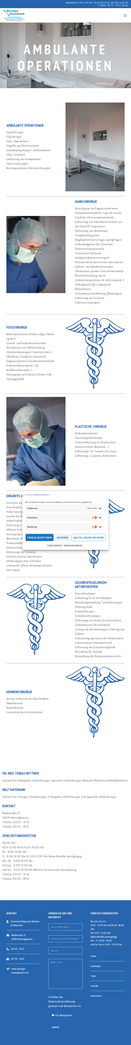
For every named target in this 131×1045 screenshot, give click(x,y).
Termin (125, 5)
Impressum (96, 995)
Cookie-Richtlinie (54, 545)
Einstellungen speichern (88, 537)
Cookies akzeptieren (39, 537)
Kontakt (94, 985)
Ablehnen (62, 537)
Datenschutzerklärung (73, 545)
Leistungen (96, 966)
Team (93, 975)
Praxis (93, 956)
